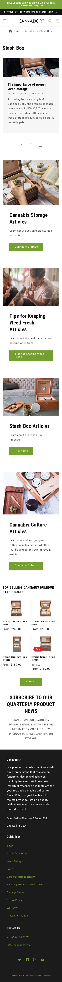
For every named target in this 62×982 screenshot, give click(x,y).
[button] (4, 21)
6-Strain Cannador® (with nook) (15, 623)
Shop (10, 845)
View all (31, 681)
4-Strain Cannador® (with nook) (44, 623)
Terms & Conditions (44, 975)
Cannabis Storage (26, 246)
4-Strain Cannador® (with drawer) (15, 658)
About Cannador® (17, 853)
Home (16, 31)
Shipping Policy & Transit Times (25, 884)
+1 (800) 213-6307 (18, 937)
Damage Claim (15, 892)
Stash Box (45, 31)
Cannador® (29, 975)
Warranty (12, 908)
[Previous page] (21, 144)
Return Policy (14, 900)
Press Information (17, 915)
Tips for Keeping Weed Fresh (29, 355)
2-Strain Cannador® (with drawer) (44, 658)
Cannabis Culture (26, 565)
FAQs (10, 869)
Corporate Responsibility (21, 876)
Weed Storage (15, 861)
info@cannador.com (18, 945)
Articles (30, 31)
